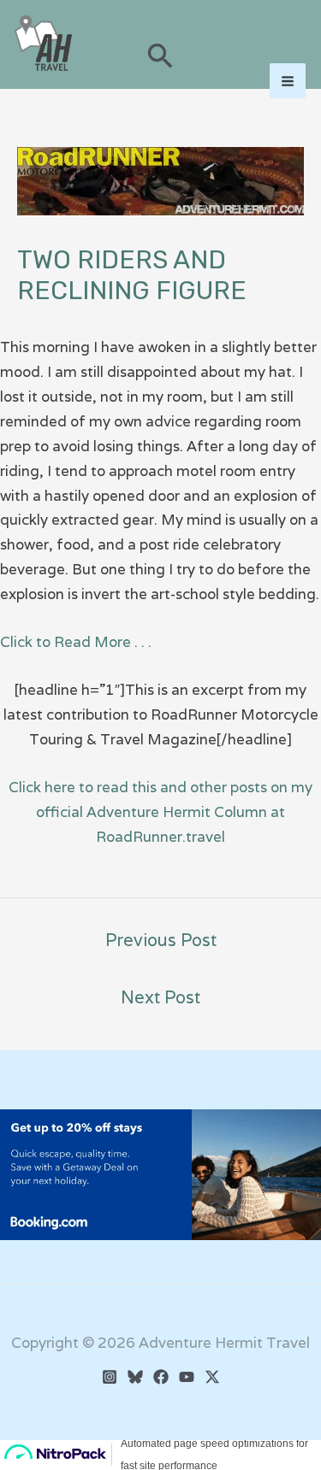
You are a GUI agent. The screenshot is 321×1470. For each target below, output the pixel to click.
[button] (160, 57)
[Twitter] (212, 1377)
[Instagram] (109, 1377)
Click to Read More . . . (76, 641)
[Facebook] (161, 1377)
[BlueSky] (135, 1377)
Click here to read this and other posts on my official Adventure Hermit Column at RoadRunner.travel (160, 812)
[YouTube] (186, 1377)
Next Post (160, 997)
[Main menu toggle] (288, 81)
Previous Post (161, 940)
